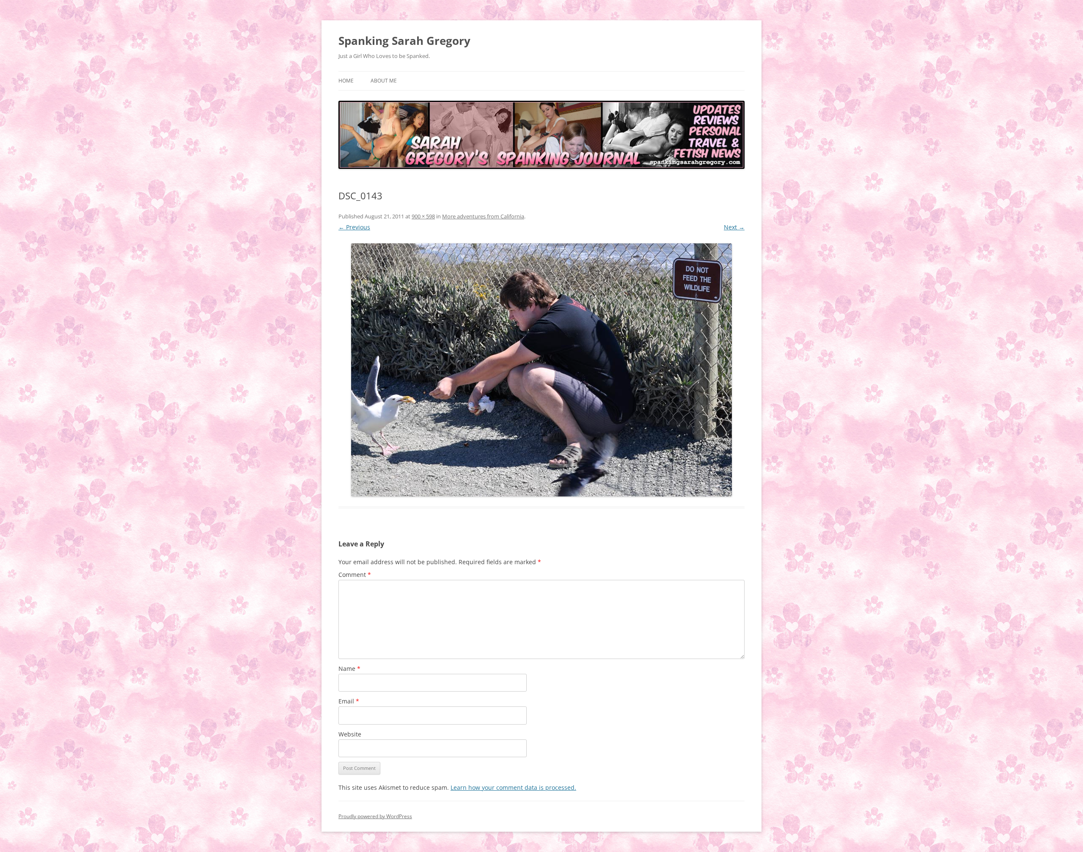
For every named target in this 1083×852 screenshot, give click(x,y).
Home (346, 80)
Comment (354, 575)
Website (349, 734)
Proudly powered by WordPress (375, 816)
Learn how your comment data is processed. (513, 787)
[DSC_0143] (541, 369)
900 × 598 (423, 216)
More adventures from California (483, 216)
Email (348, 701)
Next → (734, 227)
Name (349, 669)
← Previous (354, 227)
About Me (384, 80)
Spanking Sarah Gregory (404, 40)
